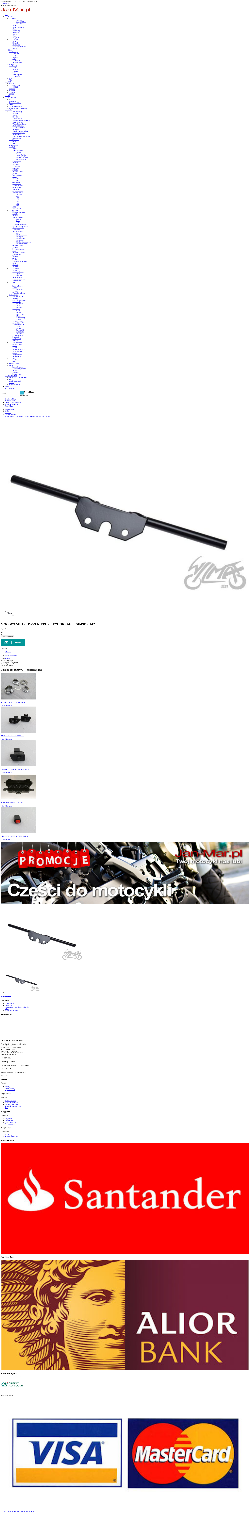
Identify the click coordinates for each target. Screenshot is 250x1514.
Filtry (12, 358)
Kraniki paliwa (17, 119)
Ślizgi (14, 207)
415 (17, 198)
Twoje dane (8, 1119)
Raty (6, 1108)
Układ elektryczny (16, 296)
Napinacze (15, 189)
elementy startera (14, 363)
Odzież (8, 50)
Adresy (7, 1009)
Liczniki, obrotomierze (19, 224)
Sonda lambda (16, 339)
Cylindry (15, 170)
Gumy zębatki (16, 187)
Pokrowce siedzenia (18, 252)
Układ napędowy (15, 182)
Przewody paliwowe (18, 138)
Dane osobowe (9, 1003)
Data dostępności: (6, 664)
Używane (13, 39)
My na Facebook (10, 1090)
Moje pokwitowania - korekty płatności (17, 1007)
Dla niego (13, 52)
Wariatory (15, 178)
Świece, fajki (16, 302)
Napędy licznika (17, 217)
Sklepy (7, 1086)
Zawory (14, 177)
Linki (15, 233)
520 (17, 203)
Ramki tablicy (16, 254)
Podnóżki (15, 215)
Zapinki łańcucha (17, 191)
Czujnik (11, 365)
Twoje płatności (9, 1124)
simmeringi (15, 168)
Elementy (15, 291)
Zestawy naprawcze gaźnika (21, 120)
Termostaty (15, 370)
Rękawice (15, 53)
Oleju (12, 282)
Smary (11, 104)
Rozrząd (15, 180)
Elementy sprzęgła (22, 157)
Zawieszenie (14, 268)
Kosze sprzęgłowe (22, 154)
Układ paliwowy (15, 111)
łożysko (14, 148)
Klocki (14, 347)
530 (17, 201)
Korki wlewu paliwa (18, 133)
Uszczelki (15, 164)
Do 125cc (19, 23)
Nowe (12, 18)
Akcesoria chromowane (19, 261)
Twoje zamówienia (10, 1122)
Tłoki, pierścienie (17, 150)
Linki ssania (20, 240)
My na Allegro (9, 1088)
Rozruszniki (20, 332)
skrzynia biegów (17, 161)
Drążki (14, 270)
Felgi (14, 263)
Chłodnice (15, 372)
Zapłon (16, 309)
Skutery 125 (16, 25)
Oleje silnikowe (13, 101)
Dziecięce (15, 32)
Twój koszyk (9, 1135)
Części (8, 110)
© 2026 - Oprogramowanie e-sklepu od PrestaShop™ (17, 1511)
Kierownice (16, 229)
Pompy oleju (16, 129)
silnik (12, 147)
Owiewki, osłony (17, 245)
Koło (14, 251)
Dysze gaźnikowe (18, 126)
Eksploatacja (10, 97)
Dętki (14, 143)
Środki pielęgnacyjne (15, 106)
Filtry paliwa (16, 113)
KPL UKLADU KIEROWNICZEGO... (13, 702)
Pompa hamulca (17, 354)
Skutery (14, 29)
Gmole (14, 259)
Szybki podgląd (6, 705)
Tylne (18, 273)
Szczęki (14, 346)
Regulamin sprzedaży (11, 404)
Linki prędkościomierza (23, 242)
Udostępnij (8, 652)
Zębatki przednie (17, 185)
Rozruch (16, 326)
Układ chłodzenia (16, 367)
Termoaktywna (17, 62)
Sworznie (15, 163)
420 (17, 200)
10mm (18, 222)
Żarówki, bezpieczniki (19, 300)
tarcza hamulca (17, 351)
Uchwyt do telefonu (15, 384)
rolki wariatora (16, 208)
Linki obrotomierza (22, 244)
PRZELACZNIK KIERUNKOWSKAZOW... (15, 769)
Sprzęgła (16, 152)
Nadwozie (13, 210)
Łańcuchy (17, 194)
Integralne (12, 89)
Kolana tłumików (17, 289)
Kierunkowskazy (17, 321)
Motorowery (16, 30)
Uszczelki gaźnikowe (19, 124)
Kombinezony (16, 60)
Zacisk (14, 353)
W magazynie (5, 662)
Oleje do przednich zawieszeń (18, 108)
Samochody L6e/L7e (18, 46)
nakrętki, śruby (13, 145)
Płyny (10, 99)
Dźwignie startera (17, 231)
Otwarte (11, 83)
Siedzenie (15, 265)
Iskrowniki (19, 319)
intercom (11, 383)
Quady (14, 34)
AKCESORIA (11, 376)
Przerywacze (20, 314)
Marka (3, 658)
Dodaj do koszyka (7, 636)
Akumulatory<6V (18, 323)
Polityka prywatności (11, 1104)
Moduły (18, 316)
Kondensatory (20, 317)
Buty (14, 59)
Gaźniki (14, 115)
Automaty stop (17, 344)
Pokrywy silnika (17, 171)
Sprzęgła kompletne (22, 159)
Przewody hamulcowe (19, 349)
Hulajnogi (15, 38)
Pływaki (15, 117)
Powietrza (15, 360)
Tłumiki (14, 288)
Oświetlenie (17, 303)
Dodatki (11, 64)
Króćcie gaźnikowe (18, 127)
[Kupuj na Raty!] (125, 642)
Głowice (15, 173)
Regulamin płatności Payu (13, 1106)
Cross (14, 36)
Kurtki (14, 55)
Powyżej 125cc (21, 22)
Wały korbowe (17, 175)
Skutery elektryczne (18, 27)
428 (17, 196)
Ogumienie (14, 140)
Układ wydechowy (16, 286)
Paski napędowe (17, 192)
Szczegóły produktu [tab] (11, 655)
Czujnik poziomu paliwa (20, 131)
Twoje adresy (9, 1120)
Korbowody (16, 166)
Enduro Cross (14, 85)
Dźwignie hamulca (18, 228)
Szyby (14, 258)
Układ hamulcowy (16, 342)
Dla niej (13, 66)
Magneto (19, 312)
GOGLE (15, 87)
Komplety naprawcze (19, 369)
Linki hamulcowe (21, 235)
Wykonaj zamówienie (11, 1137)
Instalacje (15, 340)
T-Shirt (11, 80)
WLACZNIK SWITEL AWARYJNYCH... (14, 836)
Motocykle (17, 20)
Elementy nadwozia (18, 212)
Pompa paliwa (16, 134)
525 (17, 205)
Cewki (18, 310)
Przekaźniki (20, 330)
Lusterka (16, 219)
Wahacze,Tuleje (17, 277)
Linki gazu (19, 236)
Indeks (3, 660)
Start (6, 15)
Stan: (2, 665)
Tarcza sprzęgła (21, 156)
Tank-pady (15, 256)
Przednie (19, 275)
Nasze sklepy (9, 406)
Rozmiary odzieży (10, 399)
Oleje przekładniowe (15, 103)
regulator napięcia (17, 335)
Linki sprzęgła (20, 238)
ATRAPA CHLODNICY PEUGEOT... (13, 802)
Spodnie (15, 57)
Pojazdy (9, 16)
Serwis (7, 386)
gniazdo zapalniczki (15, 381)
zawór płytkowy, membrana (21, 136)
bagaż (10, 379)
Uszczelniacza (16, 281)
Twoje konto (6, 996)
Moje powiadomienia (11, 1010)
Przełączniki (16, 266)
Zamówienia (8, 1005)
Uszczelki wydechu (18, 293)
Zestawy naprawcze (18, 279)
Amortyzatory (18, 272)
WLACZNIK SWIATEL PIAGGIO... (12, 736)
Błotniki (14, 214)
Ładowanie (15, 337)
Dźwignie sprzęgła (18, 249)
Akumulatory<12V (18, 325)
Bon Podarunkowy (10, 388)
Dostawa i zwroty (10, 1101)
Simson (7, 658)
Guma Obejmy (13, 295)
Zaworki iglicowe (17, 122)
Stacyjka (15, 298)
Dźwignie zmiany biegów (20, 226)
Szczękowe (12, 92)
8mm (18, 221)
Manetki (15, 247)
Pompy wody (16, 374)
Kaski (8, 82)
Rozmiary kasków (10, 401)
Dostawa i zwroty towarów (13, 402)
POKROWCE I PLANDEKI (18, 377)
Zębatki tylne (16, 184)
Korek (14, 284)
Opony (14, 141)
